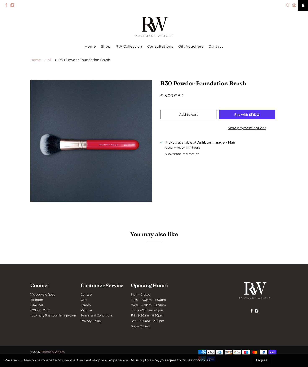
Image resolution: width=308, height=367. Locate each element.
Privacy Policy (91, 321)
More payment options (247, 128)
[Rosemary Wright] (154, 27)
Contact (215, 46)
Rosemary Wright (52, 351)
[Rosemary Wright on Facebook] (7, 6)
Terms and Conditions (97, 315)
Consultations (160, 46)
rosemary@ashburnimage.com (53, 315)
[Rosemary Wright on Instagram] (13, 6)
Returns (86, 310)
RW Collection (129, 46)
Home (90, 46)
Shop (106, 46)
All (50, 60)
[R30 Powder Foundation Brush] (91, 141)
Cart (84, 300)
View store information (182, 154)
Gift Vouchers (190, 46)
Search (86, 305)
